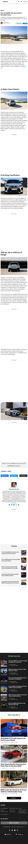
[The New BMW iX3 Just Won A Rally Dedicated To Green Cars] (4, 660)
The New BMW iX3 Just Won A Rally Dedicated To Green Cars (17, 661)
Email (24, 475)
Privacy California (4, 814)
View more (13, 798)
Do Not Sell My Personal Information (23, 812)
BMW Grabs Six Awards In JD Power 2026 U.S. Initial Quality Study (14, 791)
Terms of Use (12, 810)
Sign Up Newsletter (23, 810)
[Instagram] (16, 505)
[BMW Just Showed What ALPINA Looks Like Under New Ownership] (23, 565)
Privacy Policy (12, 811)
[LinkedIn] (18, 505)
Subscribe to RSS (4, 811)
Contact (20, 808)
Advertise (3, 810)
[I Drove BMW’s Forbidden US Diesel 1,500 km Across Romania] (4, 686)
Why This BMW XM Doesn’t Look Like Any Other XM (16, 704)
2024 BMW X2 (3, 471)
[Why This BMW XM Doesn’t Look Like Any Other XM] (4, 703)
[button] (25, 418)
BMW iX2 (9, 471)
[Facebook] (9, 505)
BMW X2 (2, 10)
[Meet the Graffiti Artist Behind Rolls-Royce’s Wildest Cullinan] (23, 573)
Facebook (5, 475)
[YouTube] (14, 505)
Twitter (14, 475)
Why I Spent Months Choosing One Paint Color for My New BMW (13, 765)
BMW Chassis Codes (14, 808)
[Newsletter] (21, 1)
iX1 (21, 284)
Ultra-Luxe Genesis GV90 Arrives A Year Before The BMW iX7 (17, 678)
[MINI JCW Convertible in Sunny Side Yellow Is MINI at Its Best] (4, 694)
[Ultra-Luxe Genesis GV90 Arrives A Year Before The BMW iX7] (4, 677)
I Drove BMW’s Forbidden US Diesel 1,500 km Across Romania (17, 687)
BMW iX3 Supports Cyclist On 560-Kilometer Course (17, 670)
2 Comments (25, 23)
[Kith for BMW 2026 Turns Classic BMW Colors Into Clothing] (23, 558)
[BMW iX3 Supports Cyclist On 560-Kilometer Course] (4, 669)
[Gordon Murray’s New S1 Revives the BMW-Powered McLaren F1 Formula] (23, 580)
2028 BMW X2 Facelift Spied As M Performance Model (13, 739)
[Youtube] (15, 830)
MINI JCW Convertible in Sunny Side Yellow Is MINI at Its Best (17, 695)
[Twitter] (12, 505)
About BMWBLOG (4, 808)
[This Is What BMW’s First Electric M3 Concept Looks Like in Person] (23, 550)
